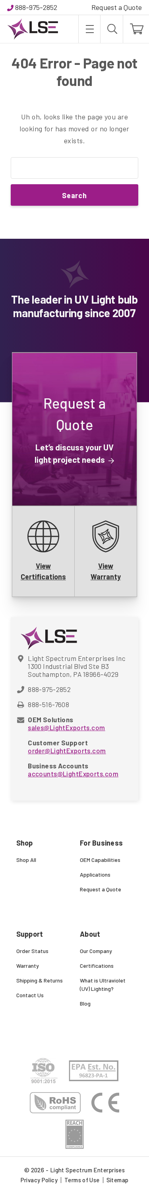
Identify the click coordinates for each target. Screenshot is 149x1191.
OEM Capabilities (100, 859)
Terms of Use (82, 1179)
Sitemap (117, 1179)
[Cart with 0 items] (136, 29)
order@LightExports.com (67, 750)
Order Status (32, 950)
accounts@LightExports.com (73, 774)
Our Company (96, 950)
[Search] (112, 29)
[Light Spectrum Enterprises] (32, 29)
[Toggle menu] (89, 29)
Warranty (27, 965)
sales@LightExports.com (66, 727)
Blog (85, 1003)
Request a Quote (116, 7)
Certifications (97, 965)
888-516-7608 (48, 704)
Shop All (26, 859)
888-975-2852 (36, 7)
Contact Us (30, 995)
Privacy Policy (39, 1179)
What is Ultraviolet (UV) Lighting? (103, 984)
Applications (95, 874)
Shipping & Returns (39, 980)
